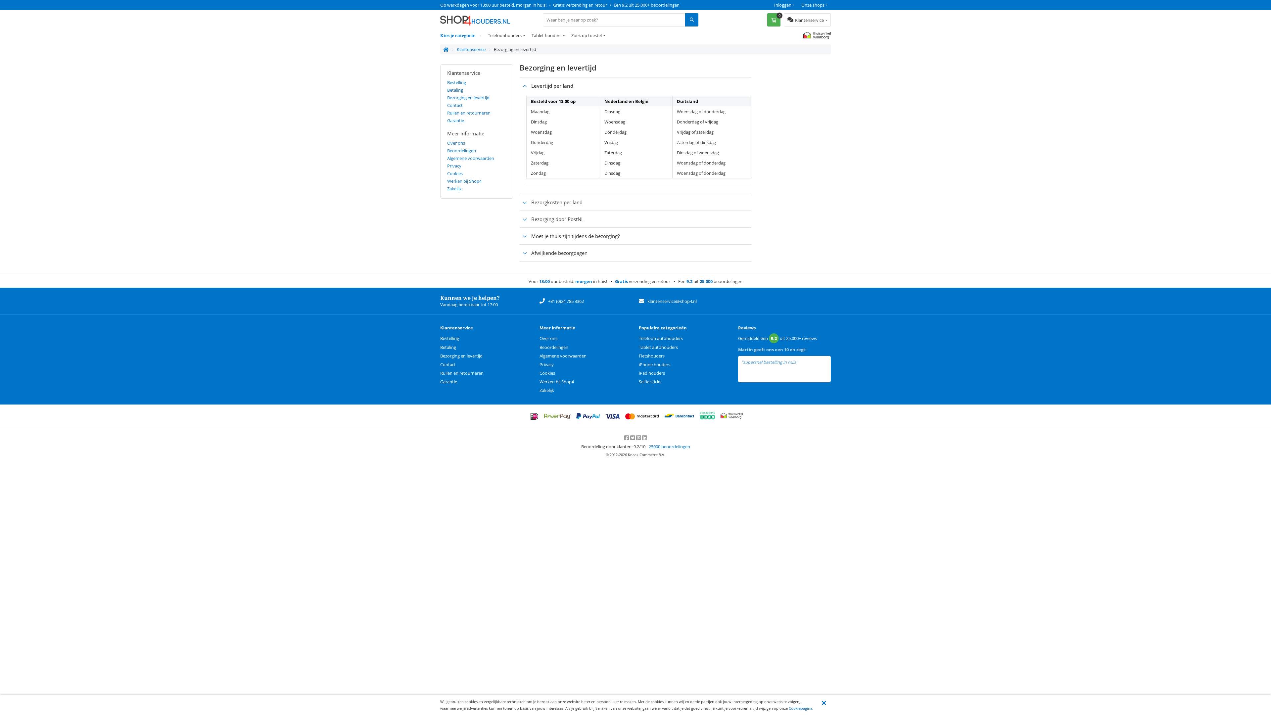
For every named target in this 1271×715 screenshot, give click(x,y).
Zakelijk (454, 189)
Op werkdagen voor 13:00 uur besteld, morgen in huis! (493, 5)
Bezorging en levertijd (468, 98)
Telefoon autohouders (661, 338)
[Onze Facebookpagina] (627, 438)
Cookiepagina (800, 708)
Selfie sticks (650, 382)
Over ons (456, 143)
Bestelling (456, 82)
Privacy (454, 166)
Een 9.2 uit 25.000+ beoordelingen (647, 5)
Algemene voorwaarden (470, 158)
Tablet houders (546, 35)
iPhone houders (654, 364)
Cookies (455, 173)
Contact (455, 105)
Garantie (455, 120)
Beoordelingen (461, 151)
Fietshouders (652, 356)
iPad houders (652, 373)
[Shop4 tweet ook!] (633, 438)
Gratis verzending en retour (580, 5)
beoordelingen (669, 447)
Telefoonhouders (505, 35)
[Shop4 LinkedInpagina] (644, 438)
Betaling (455, 90)
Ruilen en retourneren (469, 113)
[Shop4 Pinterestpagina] (639, 438)
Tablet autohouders (658, 347)
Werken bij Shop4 (464, 181)
